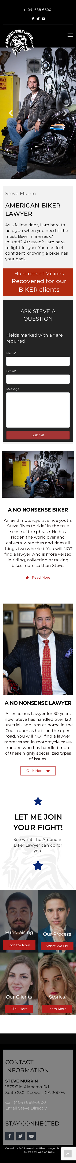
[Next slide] (65, 113)
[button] (70, 34)
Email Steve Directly (26, 1108)
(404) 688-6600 (37, 10)
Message (12, 389)
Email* (11, 371)
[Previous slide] (10, 113)
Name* (11, 353)
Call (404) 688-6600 (25, 1102)
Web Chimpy (46, 1151)
